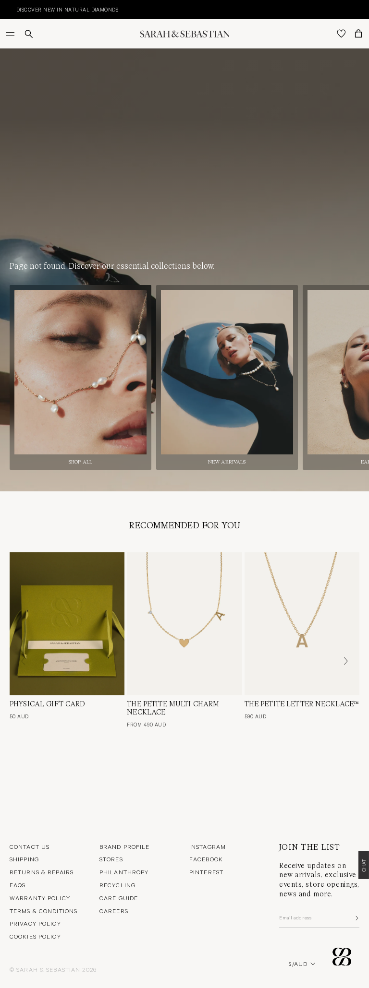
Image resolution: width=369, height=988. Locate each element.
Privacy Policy (35, 923)
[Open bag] (358, 33)
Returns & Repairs (42, 872)
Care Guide (118, 898)
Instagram (207, 846)
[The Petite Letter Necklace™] (302, 623)
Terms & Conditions (43, 911)
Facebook (206, 859)
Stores (111, 859)
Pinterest (206, 872)
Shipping (24, 859)
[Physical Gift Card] (67, 623)
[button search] (29, 33)
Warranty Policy (40, 898)
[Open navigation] (11, 33)
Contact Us (29, 846)
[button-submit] (356, 918)
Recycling (117, 885)
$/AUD (298, 963)
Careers (113, 911)
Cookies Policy (35, 936)
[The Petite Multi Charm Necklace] (184, 623)
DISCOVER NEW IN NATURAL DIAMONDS (56, 9)
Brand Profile (124, 846)
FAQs (17, 885)
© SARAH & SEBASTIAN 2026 (53, 969)
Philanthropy (123, 872)
